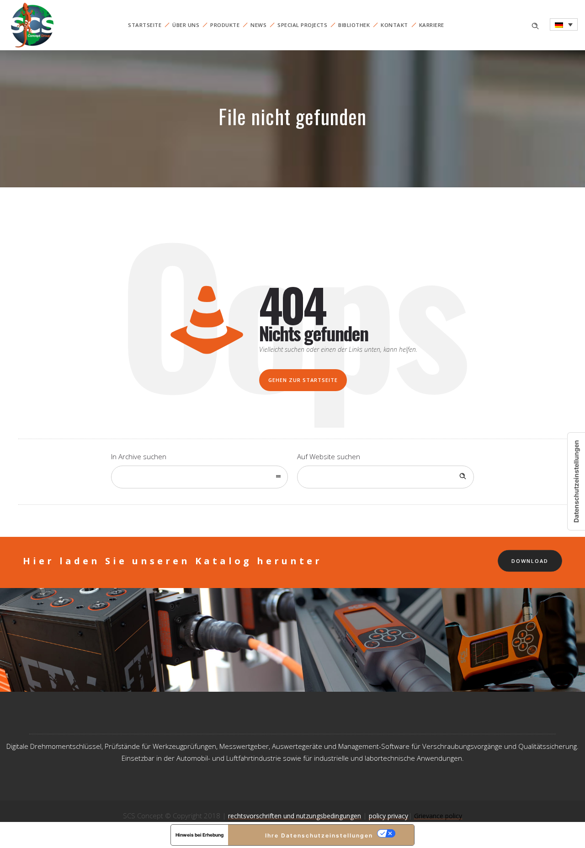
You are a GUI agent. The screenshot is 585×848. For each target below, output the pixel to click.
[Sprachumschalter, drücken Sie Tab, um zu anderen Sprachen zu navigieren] (564, 24)
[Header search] (535, 24)
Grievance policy (438, 815)
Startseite (144, 24)
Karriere (431, 24)
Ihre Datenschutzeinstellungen (319, 835)
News (258, 24)
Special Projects (302, 24)
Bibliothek (354, 24)
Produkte (224, 24)
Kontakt (394, 24)
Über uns (185, 24)
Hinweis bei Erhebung (199, 834)
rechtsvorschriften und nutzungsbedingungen (294, 815)
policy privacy (388, 815)
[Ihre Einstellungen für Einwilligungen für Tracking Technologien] (576, 481)
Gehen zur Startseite (303, 379)
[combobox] (199, 477)
